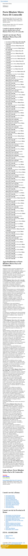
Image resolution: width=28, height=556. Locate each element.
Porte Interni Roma (10, 507)
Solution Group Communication (13, 544)
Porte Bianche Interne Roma (12, 500)
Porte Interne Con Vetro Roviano (13, 515)
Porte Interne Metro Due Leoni (13, 519)
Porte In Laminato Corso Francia (13, 523)
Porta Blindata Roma (10, 497)
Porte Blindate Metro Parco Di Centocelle (12, 480)
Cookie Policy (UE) (10, 538)
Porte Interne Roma (7, 3)
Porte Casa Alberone (10, 528)
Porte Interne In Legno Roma (12, 502)
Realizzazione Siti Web (17, 542)
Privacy (7, 536)
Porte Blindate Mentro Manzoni (13, 516)
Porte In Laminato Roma (11, 499)
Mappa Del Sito (9, 535)
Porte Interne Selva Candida (12, 529)
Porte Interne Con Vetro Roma (12, 503)
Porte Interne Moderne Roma (12, 504)
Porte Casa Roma (9, 506)
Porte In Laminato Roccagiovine (13, 524)
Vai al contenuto (4, 1)
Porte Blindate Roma (10, 498)
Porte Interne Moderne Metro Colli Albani (15, 517)
